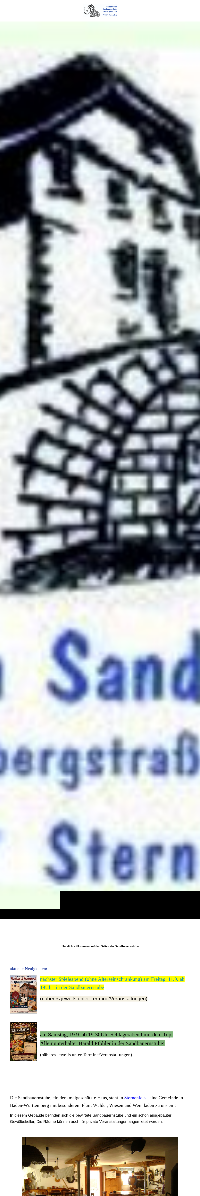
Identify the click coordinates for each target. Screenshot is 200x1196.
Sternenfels (135, 1097)
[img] (100, 11)
